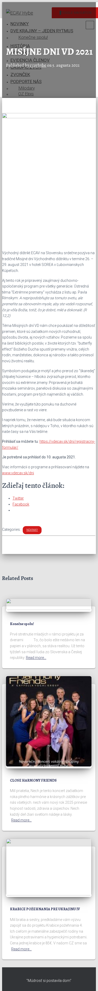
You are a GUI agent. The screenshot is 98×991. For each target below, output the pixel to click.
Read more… (36, 658)
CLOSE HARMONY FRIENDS (33, 780)
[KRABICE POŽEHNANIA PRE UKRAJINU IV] (48, 894)
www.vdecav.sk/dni (18, 473)
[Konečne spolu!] (48, 609)
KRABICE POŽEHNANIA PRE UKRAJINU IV (45, 909)
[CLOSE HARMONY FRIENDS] (48, 765)
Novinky (32, 529)
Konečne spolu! (22, 623)
